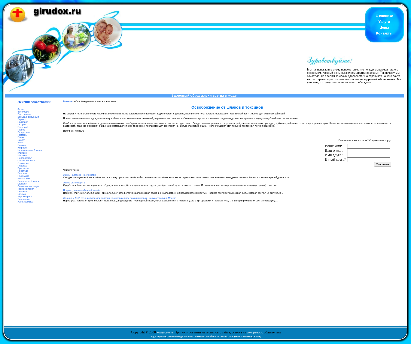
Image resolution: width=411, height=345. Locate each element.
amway (257, 336)
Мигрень (22, 155)
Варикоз (22, 119)
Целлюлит (23, 191)
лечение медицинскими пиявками (186, 336)
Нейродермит (25, 158)
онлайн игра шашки (216, 336)
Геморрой (23, 127)
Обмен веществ (26, 160)
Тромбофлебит (26, 189)
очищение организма (240, 336)
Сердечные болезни (28, 181)
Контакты (384, 33)
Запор (21, 142)
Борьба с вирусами (28, 117)
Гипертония (24, 132)
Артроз (21, 109)
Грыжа (21, 137)
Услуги (384, 22)
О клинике (384, 16)
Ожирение (23, 163)
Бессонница (24, 114)
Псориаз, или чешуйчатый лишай (81, 190)
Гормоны (22, 135)
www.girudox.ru (165, 332)
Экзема (22, 194)
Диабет (21, 140)
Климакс (22, 153)
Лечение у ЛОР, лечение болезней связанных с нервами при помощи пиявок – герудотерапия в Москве (119, 198)
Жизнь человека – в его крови (79, 175)
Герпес (21, 129)
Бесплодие (23, 111)
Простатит (23, 168)
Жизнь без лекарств (74, 182)
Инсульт (22, 145)
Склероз (22, 183)
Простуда (23, 171)
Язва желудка (25, 201)
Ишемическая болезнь (30, 150)
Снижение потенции (28, 186)
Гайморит (23, 122)
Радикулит (23, 176)
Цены (384, 27)
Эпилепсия (24, 199)
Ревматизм (24, 178)
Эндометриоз (25, 196)
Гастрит (22, 124)
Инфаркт (22, 147)
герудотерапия (158, 336)
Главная (67, 101)
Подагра (22, 165)
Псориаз (22, 173)
